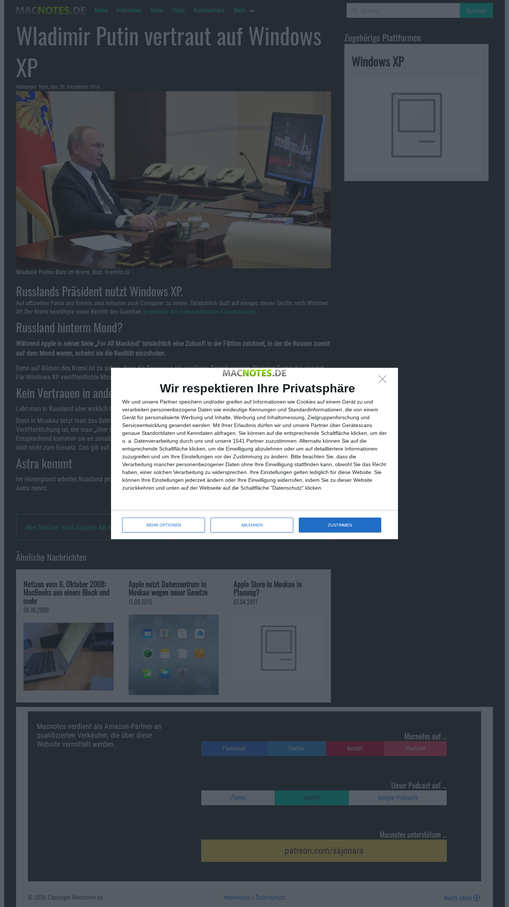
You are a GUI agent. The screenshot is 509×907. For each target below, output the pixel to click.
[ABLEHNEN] (385, 381)
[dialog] (254, 453)
